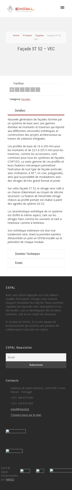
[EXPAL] (21, 8)
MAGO (10, 479)
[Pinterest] (27, 89)
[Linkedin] (32, 89)
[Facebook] (22, 89)
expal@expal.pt (20, 409)
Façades (25, 99)
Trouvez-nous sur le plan (26, 415)
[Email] (12, 89)
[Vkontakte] (38, 89)
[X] (17, 89)
